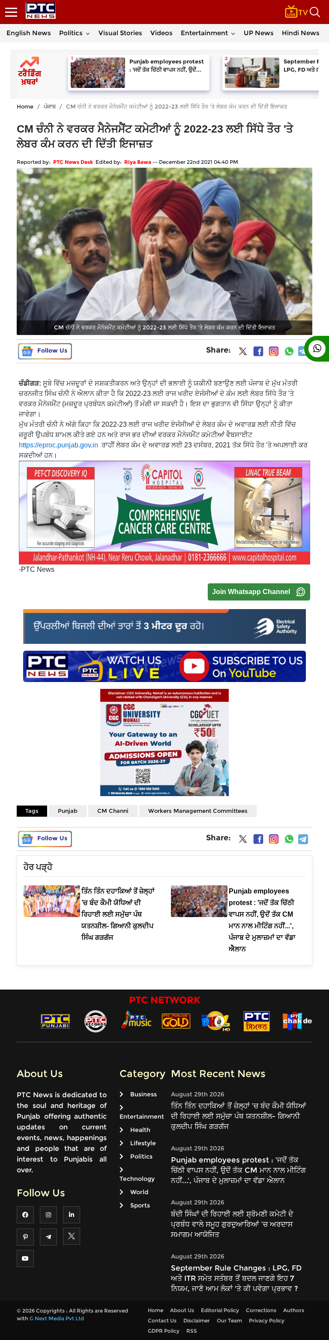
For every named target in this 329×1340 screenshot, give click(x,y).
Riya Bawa (137, 162)
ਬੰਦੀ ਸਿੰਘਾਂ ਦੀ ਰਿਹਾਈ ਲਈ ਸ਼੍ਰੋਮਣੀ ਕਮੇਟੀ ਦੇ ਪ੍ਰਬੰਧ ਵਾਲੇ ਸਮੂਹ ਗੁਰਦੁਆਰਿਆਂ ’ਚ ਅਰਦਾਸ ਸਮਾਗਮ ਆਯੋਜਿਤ (232, 1224)
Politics (71, 33)
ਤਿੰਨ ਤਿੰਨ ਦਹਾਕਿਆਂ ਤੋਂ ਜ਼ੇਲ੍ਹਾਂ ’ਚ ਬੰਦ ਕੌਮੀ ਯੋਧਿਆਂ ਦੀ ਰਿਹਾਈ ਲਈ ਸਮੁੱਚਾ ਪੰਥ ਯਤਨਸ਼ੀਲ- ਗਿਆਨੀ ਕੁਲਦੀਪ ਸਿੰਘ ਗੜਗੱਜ (238, 1116)
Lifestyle (143, 1143)
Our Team (229, 1320)
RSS (191, 1331)
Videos (161, 33)
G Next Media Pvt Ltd (57, 1318)
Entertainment (204, 33)
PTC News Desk (73, 162)
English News (28, 33)
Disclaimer (196, 1320)
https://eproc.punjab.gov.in (58, 445)
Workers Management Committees (198, 810)
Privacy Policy (266, 1320)
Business (143, 1094)
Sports (140, 1205)
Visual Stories (120, 33)
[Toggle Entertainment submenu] (233, 33)
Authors (293, 1310)
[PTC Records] (95, 1021)
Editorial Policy (220, 1310)
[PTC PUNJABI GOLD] (176, 1021)
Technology (137, 1179)
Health (140, 1130)
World (139, 1192)
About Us (182, 1310)
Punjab (68, 810)
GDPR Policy (163, 1331)
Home (25, 106)
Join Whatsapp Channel (251, 591)
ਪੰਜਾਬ (50, 106)
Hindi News (301, 33)
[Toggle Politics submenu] (87, 33)
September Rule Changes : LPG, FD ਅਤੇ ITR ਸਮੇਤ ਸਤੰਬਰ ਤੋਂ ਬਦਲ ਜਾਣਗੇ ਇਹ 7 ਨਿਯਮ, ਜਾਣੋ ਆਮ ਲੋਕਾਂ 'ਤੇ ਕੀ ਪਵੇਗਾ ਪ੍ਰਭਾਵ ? (236, 1278)
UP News (259, 33)
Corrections (261, 1310)
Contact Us (162, 1320)
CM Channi (113, 810)
